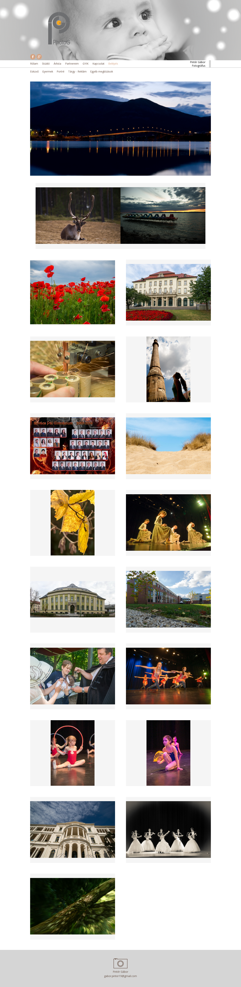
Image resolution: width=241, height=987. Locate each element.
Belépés (113, 63)
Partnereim (72, 63)
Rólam (34, 63)
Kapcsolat (98, 63)
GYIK (85, 63)
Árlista (57, 63)
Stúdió (46, 63)
